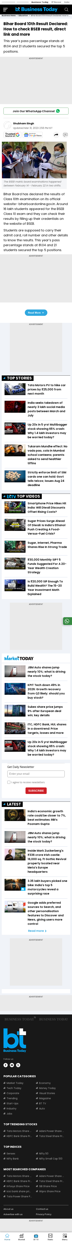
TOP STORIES (19, 378)
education (23, 15)
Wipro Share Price (49, 1191)
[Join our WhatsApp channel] (67, 624)
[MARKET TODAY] (19, 659)
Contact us (42, 1209)
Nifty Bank (13, 1158)
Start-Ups (12, 1103)
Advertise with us (13, 1214)
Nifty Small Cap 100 (50, 1158)
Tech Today (14, 1088)
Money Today (47, 1088)
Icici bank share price (19, 1191)
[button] (65, 1237)
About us (8, 1209)
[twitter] (18, 1065)
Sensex (11, 1153)
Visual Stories (47, 1093)
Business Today (39, 2)
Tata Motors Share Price (19, 1131)
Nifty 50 (43, 1153)
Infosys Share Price (18, 1186)
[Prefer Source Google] (12, 135)
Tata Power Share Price (19, 1196)
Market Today (15, 1083)
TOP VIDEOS (28, 496)
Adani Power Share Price (51, 1131)
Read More (34, 312)
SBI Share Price (48, 1186)
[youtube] (12, 1065)
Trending (12, 1098)
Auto (42, 1108)
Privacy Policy (43, 1214)
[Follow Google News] (32, 135)
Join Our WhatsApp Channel (34, 111)
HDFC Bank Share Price (19, 1136)
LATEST (14, 804)
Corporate (13, 1093)
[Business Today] (36, 9)
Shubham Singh (23, 123)
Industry (11, 1108)
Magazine (45, 1098)
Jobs (9, 1113)
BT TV (42, 1103)
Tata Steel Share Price (51, 1136)
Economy (45, 1083)
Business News (9, 15)
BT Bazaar (56, 2)
